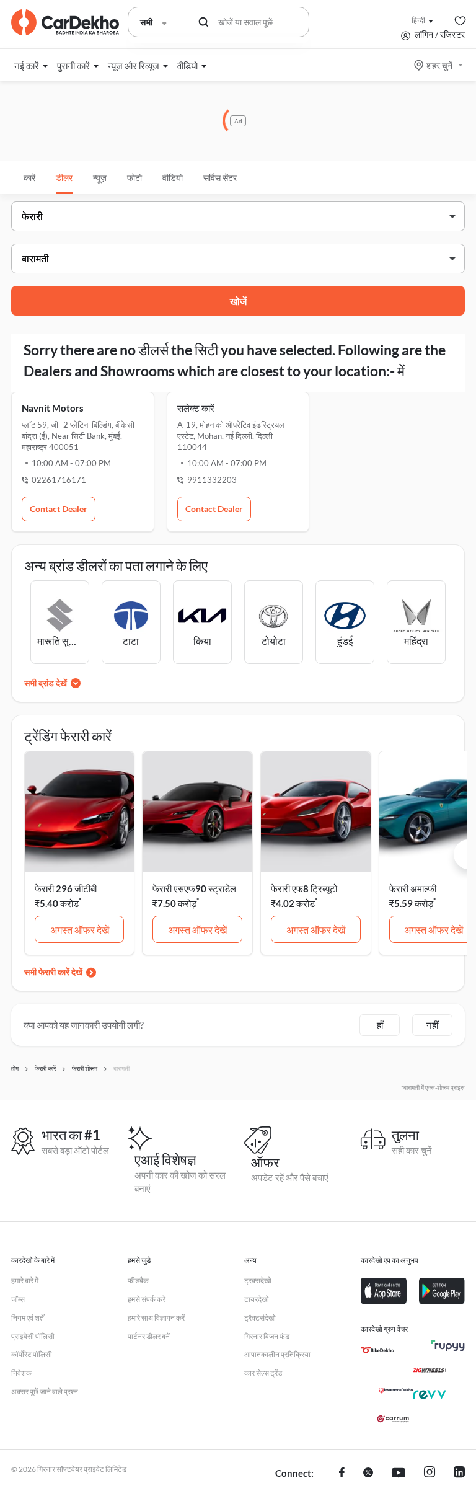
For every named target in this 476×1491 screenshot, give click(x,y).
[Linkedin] (459, 1474)
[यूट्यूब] (398, 1474)
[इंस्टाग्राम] (429, 1474)
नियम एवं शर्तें (27, 1317)
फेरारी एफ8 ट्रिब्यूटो (304, 888)
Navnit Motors (53, 408)
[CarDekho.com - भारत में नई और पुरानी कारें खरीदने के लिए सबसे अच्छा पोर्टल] (65, 22)
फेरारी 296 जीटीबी (66, 888)
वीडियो (172, 177)
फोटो (134, 177)
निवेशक (21, 1373)
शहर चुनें (439, 65)
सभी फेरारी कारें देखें (53, 972)
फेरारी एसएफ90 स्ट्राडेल (194, 888)
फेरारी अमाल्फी (412, 888)
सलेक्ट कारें (195, 408)
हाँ (380, 1024)
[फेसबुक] (342, 1474)
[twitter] (368, 1474)
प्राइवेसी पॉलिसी (33, 1336)
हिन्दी (418, 20)
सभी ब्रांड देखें (45, 683)
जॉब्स (18, 1299)
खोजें (238, 301)
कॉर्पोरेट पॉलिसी (31, 1354)
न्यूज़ (100, 177)
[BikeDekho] (377, 1350)
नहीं (432, 1024)
